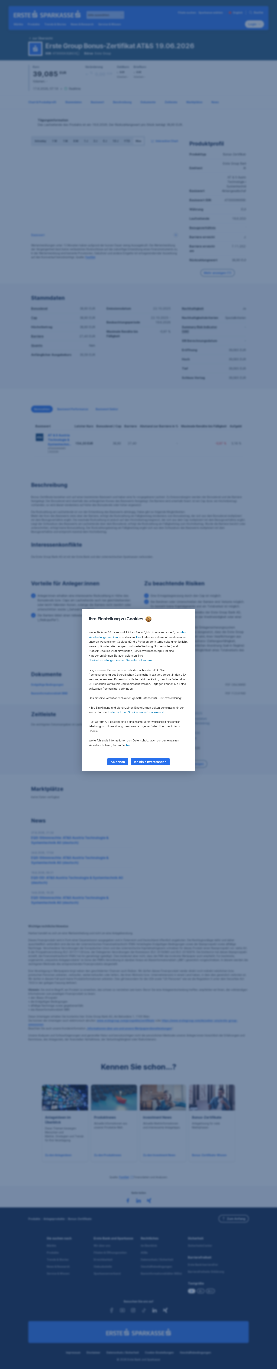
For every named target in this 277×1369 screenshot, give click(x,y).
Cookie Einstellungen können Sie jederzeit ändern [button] (120, 660)
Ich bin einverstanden (150, 762)
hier (128, 745)
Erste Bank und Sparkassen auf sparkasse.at (136, 712)
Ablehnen (118, 762)
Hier (138, 637)
